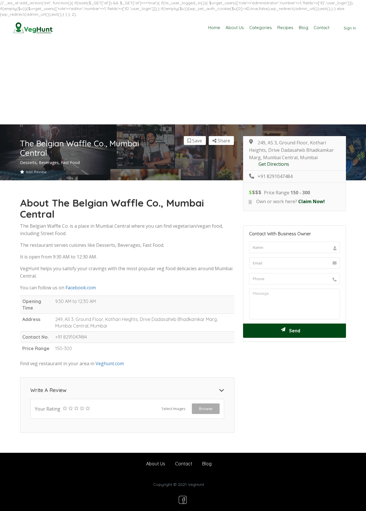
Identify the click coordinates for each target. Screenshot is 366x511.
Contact (321, 27)
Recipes (285, 27)
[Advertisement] (183, 82)
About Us (235, 27)
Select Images (174, 408)
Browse (205, 408)
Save (196, 141)
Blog (303, 27)
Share (223, 141)
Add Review (36, 171)
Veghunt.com (110, 363)
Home (214, 27)
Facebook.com (80, 287)
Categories (260, 27)
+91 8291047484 (275, 176)
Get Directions (273, 164)
